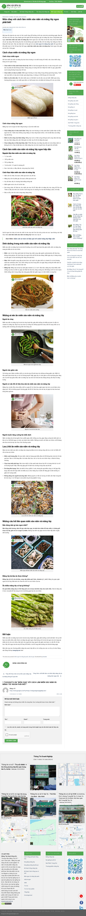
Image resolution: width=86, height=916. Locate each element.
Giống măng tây (72, 97)
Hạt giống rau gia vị (73, 119)
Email (26, 719)
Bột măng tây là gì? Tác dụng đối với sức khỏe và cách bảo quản (77, 197)
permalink (44, 656)
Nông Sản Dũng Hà (21, 27)
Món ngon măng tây (56, 12)
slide (25, 882)
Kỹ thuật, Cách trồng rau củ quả (31, 872)
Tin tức (66, 12)
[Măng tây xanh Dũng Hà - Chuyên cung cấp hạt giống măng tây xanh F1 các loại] (11, 6)
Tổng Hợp (26, 892)
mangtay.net (16, 650)
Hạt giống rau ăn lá (73, 116)
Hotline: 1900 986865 (55, 1)
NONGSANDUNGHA (7, 901)
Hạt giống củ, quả (72, 110)
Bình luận (59, 694)
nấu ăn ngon (22, 16)
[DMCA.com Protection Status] (6, 903)
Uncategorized (28, 895)
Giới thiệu (73, 12)
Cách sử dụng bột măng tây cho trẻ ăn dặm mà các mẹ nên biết (77, 207)
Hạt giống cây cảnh (73, 100)
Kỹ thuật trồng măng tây (26, 12)
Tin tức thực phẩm (29, 889)
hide (10, 29)
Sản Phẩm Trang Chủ (73, 122)
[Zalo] (81, 907)
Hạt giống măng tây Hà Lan (31, 865)
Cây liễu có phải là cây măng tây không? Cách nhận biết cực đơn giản (77, 218)
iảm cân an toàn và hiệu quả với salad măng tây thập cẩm (35, 239)
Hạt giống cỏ (71, 107)
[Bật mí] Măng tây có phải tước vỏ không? (77, 236)
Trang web (46, 719)
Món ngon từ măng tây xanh (10, 16)
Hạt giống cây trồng (73, 104)
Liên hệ (80, 12)
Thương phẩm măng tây (74, 126)
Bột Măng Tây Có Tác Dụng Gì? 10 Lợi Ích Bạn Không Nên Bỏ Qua (77, 228)
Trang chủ (6, 12)
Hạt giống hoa (71, 113)
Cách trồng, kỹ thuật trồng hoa (31, 857)
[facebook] (81, 902)
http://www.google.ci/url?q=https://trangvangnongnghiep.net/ (28, 691)
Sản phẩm (14, 12)
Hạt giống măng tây (29, 862)
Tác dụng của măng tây (42, 12)
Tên (6, 719)
